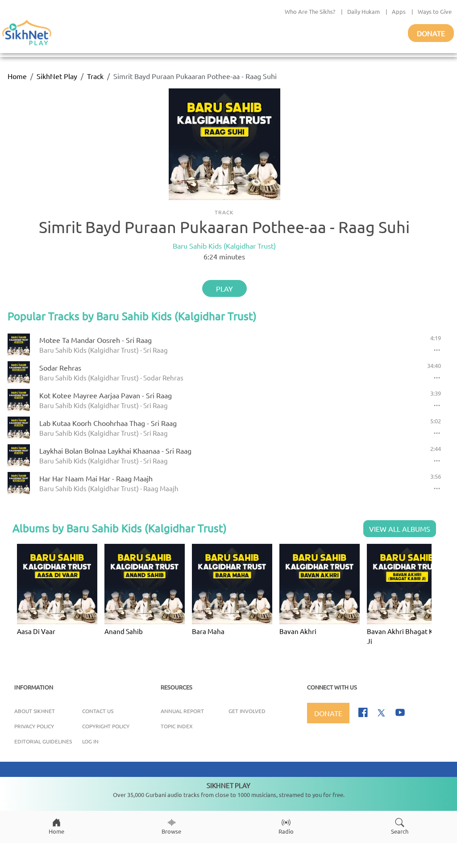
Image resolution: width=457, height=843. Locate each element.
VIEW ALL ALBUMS (399, 528)
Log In (90, 741)
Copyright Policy (105, 726)
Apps (399, 11)
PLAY (224, 288)
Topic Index (177, 726)
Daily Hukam (363, 11)
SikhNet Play (57, 75)
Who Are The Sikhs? (310, 11)
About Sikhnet (34, 710)
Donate (431, 33)
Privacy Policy (34, 726)
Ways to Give (435, 11)
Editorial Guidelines (43, 741)
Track (95, 75)
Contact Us (97, 710)
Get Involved (247, 710)
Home (17, 75)
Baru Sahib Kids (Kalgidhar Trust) (224, 245)
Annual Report (182, 710)
